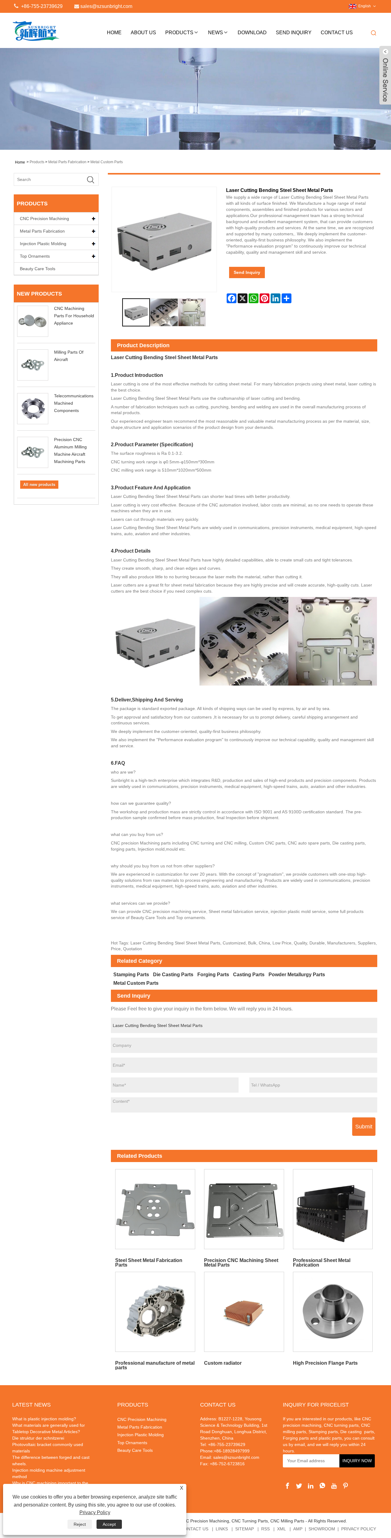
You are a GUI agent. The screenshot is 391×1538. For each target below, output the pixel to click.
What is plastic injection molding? (44, 1418)
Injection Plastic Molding (43, 243)
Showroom (322, 1528)
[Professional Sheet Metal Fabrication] (332, 1209)
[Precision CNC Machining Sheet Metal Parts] (243, 1209)
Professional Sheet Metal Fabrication (321, 1262)
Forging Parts (213, 974)
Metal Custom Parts (106, 162)
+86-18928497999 (232, 1450)
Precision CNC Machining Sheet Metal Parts (241, 1262)
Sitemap (244, 1528)
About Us (143, 32)
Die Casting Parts (173, 974)
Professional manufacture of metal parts (155, 1365)
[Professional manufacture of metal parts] (155, 1311)
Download (252, 32)
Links (222, 1528)
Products (179, 32)
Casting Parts (249, 974)
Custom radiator (223, 1363)
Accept (109, 1524)
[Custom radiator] (243, 1311)
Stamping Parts (131, 974)
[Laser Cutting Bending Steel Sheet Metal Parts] (136, 312)
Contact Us (337, 32)
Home (114, 32)
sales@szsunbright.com (236, 1457)
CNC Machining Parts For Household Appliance (74, 316)
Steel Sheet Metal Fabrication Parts (148, 1262)
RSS (265, 1528)
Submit (363, 1127)
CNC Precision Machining (44, 218)
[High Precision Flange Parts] (332, 1311)
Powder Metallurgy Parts (297, 974)
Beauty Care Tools (37, 268)
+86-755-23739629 (41, 6)
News (215, 32)
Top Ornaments (35, 256)
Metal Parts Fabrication (67, 162)
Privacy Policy (358, 1528)
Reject (80, 1524)
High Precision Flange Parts (325, 1363)
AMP (297, 1528)
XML (281, 1528)
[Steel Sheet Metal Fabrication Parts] (155, 1209)
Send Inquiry (294, 32)
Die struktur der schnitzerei (38, 1438)
